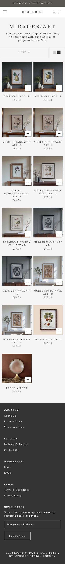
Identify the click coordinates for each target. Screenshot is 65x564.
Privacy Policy (13, 495)
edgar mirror (16, 388)
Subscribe (17, 535)
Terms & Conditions (16, 489)
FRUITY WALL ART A (48, 339)
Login (7, 467)
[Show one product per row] (54, 52)
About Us (10, 415)
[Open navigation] (5, 11)
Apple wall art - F (48, 96)
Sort (23, 52)
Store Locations (14, 427)
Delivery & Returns (16, 444)
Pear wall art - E (17, 96)
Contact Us (11, 450)
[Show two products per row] (58, 52)
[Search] (54, 11)
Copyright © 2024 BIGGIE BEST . (32, 552)
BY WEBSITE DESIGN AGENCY (32, 556)
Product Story (13, 421)
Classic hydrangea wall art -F (17, 194)
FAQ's (7, 472)
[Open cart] (60, 11)
